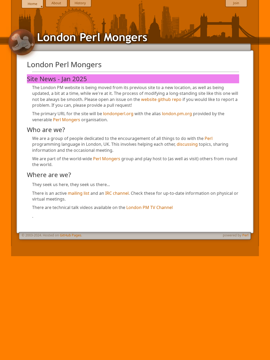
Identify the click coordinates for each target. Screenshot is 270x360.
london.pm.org (177, 113)
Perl (209, 138)
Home (32, 3)
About (56, 3)
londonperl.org (118, 113)
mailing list (78, 193)
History (80, 3)
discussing (187, 144)
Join (236, 3)
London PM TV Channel (149, 207)
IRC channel (117, 193)
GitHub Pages (70, 235)
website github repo (161, 99)
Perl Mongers (66, 120)
